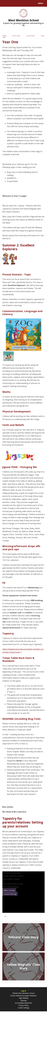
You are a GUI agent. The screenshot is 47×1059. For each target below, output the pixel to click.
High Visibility (23, 998)
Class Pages (30, 36)
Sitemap (24, 1000)
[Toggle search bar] (4, 3)
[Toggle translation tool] (10, 3)
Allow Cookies (9, 890)
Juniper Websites (30, 996)
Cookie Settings (10, 894)
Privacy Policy (23, 1005)
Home (4, 36)
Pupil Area (16, 36)
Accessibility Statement (23, 1003)
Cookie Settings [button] (23, 1008)
